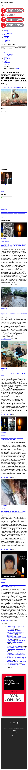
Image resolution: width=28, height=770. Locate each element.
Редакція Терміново (15, 87)
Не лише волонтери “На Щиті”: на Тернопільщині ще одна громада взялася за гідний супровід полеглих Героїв (16, 654)
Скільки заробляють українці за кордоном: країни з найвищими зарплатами (15, 628)
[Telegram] (18, 723)
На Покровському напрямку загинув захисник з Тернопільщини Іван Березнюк (12, 438)
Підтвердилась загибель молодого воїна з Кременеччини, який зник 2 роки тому (16, 638)
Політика (7, 87)
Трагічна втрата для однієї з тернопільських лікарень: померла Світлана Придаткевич (13, 585)
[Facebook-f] (10, 723)
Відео (2, 191)
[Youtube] (14, 723)
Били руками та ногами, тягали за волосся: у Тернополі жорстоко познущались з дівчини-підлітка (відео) (13, 512)
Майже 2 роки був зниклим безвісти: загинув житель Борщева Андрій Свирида (16, 659)
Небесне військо (5, 241)
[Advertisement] (14, 153)
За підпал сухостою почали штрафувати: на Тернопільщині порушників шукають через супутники (15, 633)
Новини (3, 87)
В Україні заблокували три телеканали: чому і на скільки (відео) (13, 187)
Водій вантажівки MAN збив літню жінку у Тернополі (16, 662)
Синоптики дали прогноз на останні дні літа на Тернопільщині (16, 645)
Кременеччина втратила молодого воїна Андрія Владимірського (16, 641)
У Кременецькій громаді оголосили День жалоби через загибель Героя (16, 648)
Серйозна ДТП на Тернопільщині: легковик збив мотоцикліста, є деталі (17, 665)
